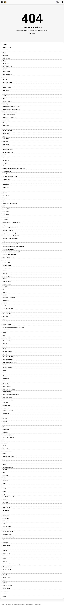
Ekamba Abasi (6, 187)
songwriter (5, 494)
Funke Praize (6, 217)
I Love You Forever (7, 281)
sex (3, 486)
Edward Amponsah (7, 184)
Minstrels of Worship (7, 367)
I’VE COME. (5, 287)
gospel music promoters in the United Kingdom (13, 246)
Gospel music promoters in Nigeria (10, 243)
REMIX (4, 464)
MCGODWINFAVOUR (7, 351)
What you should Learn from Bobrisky (11, 564)
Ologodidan (5, 421)
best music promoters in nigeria (10, 112)
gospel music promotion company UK (11, 252)
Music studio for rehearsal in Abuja (11, 394)
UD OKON (5, 550)
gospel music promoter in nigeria (10, 233)
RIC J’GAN (5, 469)
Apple (4, 98)
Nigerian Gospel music (8, 410)
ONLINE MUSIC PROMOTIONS (9, 437)
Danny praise (6, 163)
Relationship (5, 461)
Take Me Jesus (6, 515)
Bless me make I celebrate (9, 130)
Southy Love (5, 499)
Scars (4, 478)
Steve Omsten (6, 504)
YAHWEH (5, 583)
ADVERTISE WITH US (7, 66)
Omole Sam (5, 432)
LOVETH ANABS (6, 330)
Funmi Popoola (6, 219)
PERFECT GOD (6, 443)
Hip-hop (4, 270)
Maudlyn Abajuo (6, 348)
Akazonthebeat (6, 71)
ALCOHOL (5, 79)
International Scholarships (9, 297)
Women (4, 572)
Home (33, 33)
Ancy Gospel (5, 93)
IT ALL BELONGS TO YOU (8, 308)
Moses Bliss (5, 375)
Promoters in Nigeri (7, 451)
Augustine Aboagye (7, 101)
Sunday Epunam (6, 510)
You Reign (5, 593)
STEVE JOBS (5, 502)
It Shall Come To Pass (7, 311)
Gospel (4, 225)
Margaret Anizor (6, 338)
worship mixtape (6, 577)
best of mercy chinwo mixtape (10, 117)
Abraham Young (6, 58)
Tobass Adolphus (6, 545)
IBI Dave (4, 292)
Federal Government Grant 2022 (10, 203)
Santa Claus (5, 475)
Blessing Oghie (6, 133)
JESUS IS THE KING (7, 313)
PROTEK (4, 453)
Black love (5, 128)
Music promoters (6, 386)
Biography (5, 122)
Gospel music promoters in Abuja (10, 241)
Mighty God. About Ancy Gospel (10, 362)
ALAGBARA (5, 77)
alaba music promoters (8, 74)
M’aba (4, 335)
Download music (6, 179)
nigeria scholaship (7, 405)
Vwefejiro (5, 561)
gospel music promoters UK (9, 249)
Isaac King (5, 305)
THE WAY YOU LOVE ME (8, 531)
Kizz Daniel (5, 316)
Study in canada (6, 507)
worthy (4, 580)
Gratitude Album (6, 260)
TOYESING (5, 548)
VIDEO (4, 558)
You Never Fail (6, 591)
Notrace (4, 416)
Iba (3, 289)
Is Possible (5, 303)
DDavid (4, 165)
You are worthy (6, 588)
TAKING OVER (6, 518)
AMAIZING (5, 85)
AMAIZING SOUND (7, 87)
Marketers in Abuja (7, 340)
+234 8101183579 (7, 47)
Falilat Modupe (6, 198)
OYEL (4, 440)
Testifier (4, 523)
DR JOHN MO (6, 182)
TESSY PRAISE (6, 521)
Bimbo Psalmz (6, 120)
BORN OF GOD (6, 138)
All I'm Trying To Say (7, 82)
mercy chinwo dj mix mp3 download (11, 356)
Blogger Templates (13, 604)
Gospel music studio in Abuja (9, 254)
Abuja (4, 60)
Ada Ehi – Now (6, 63)
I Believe (4, 278)
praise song (5, 448)
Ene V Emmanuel (6, 195)
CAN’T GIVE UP (6, 144)
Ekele (4, 190)
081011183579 (6, 50)
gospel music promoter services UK (11, 235)
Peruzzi (4, 445)
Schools (4, 483)
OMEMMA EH (6, 429)
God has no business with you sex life (11, 222)
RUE (4, 472)
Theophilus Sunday (7, 534)
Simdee (4, 491)
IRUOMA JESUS (6, 300)
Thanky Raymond (7, 526)
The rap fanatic (6, 529)
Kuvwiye (4, 319)
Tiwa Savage (5, 542)
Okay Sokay (5, 418)
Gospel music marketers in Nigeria (10, 227)
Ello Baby (5, 192)
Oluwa (4, 426)
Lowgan (4, 332)
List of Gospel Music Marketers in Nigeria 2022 (13, 327)
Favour (4, 200)
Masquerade (5, 343)
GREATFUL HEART (7, 265)
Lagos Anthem (6, 322)
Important (5, 295)
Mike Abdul (5, 365)
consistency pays (6, 160)
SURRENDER (5, 513)
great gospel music (7, 262)
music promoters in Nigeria (9, 389)
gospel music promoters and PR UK (11, 238)
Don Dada (5, 173)
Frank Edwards (6, 214)
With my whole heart (7, 569)
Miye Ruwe (5, 373)
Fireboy (4, 206)
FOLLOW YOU (6, 211)
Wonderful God (6, 574)
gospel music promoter (8, 230)
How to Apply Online (7, 276)
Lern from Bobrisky (7, 324)
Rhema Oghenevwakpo (8, 467)
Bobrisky (5, 136)
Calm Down (5, 141)
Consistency (5, 157)
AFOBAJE (5, 69)
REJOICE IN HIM (6, 459)
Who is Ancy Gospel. (7, 566)
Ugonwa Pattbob (6, 553)
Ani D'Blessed (6, 95)
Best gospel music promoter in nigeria (11, 106)
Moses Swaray (6, 378)
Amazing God (6, 90)
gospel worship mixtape (8, 257)
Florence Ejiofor (6, 208)
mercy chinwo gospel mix (8, 359)
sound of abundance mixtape (9, 496)
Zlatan (4, 596)
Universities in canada (8, 556)
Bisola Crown (6, 125)
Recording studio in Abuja (8, 456)
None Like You (6, 413)
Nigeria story (6, 408)
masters (4, 346)
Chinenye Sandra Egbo (8, 152)
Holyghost (5, 273)
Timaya (4, 539)
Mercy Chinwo (6, 354)
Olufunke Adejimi (6, 424)
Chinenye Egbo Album (8, 149)
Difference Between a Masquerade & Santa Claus (14, 168)
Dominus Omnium (7, 171)
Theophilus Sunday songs (8, 537)
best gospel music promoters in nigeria (11, 109)
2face (4, 52)
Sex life (4, 488)
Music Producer (6, 383)
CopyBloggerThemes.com (34, 604)
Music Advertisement (7, 381)
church (4, 155)
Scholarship (5, 480)
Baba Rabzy (5, 104)
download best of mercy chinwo (10, 176)
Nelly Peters (5, 402)
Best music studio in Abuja (9, 114)
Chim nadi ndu (6, 147)
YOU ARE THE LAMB (7, 585)
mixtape (4, 370)
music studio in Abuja (7, 397)
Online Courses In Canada (8, 435)
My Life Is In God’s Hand (8, 400)
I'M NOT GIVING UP (7, 284)
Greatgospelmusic (7, 268)
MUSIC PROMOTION (7, 391)
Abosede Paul (6, 55)
